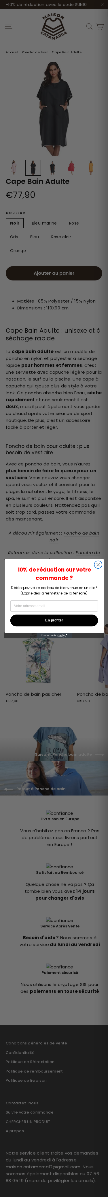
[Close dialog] (98, 564)
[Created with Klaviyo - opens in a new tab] (53, 635)
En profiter (54, 620)
